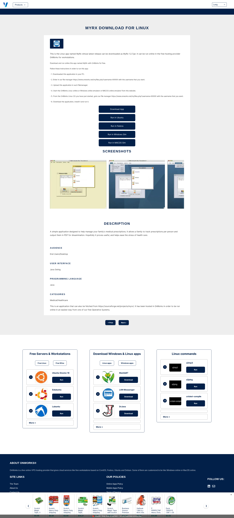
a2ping (189, 379)
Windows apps (127, 363)
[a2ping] (176, 383)
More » (32, 423)
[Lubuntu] (42, 411)
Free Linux (42, 363)
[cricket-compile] (176, 400)
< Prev (110, 323)
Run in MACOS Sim (117, 142)
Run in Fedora (117, 126)
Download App (117, 109)
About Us (14, 488)
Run (61, 380)
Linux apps (107, 363)
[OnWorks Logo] (5, 5)
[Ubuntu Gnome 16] (42, 377)
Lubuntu (56, 406)
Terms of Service (113, 492)
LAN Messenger (127, 389)
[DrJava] (109, 411)
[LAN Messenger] (109, 394)
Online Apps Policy (114, 484)
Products (19, 5)
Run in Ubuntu (117, 117)
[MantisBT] (109, 377)
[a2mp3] (176, 367)
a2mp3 (189, 363)
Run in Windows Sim (117, 134)
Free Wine (60, 363)
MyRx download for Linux (117, 28)
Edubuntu (56, 389)
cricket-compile (193, 396)
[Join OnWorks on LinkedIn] (208, 486)
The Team (14, 484)
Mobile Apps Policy (114, 488)
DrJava (122, 406)
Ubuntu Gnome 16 (60, 373)
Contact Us (14, 492)
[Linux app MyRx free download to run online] (56, 44)
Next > (123, 323)
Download (128, 380)
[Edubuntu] (42, 394)
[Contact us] (213, 486)
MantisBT (123, 373)
